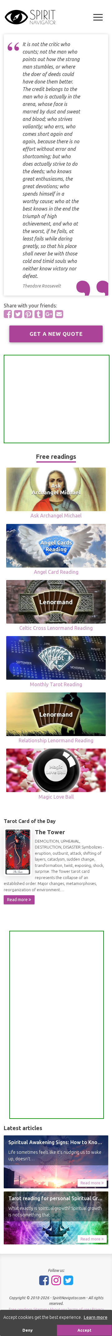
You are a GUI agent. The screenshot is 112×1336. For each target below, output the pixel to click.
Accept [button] (84, 1330)
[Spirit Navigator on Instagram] (56, 1280)
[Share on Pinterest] (28, 314)
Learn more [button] (95, 1317)
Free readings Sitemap (28, 1309)
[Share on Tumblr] (39, 314)
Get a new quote (56, 334)
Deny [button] (27, 1330)
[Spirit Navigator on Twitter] (68, 1280)
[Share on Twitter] (18, 314)
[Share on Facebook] (8, 314)
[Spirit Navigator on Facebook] (44, 1280)
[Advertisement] (56, 399)
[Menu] (98, 17)
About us (57, 1309)
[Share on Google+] (49, 314)
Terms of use (78, 1309)
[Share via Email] (59, 314)
